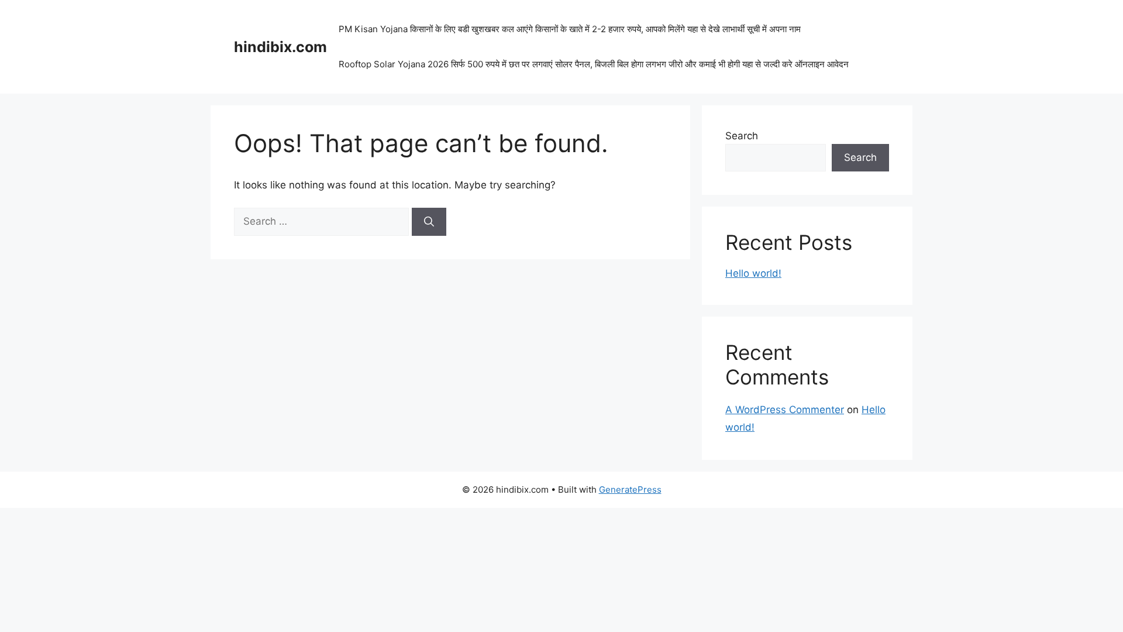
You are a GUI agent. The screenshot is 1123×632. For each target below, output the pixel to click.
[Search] (429, 222)
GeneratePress (630, 489)
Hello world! (753, 273)
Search (741, 136)
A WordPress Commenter (784, 409)
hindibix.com (280, 47)
